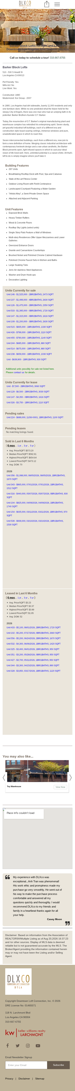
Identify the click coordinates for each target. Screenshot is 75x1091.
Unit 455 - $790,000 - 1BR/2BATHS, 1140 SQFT (29, 338)
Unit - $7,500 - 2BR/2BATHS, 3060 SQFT (26, 386)
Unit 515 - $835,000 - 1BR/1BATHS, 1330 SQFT (29, 327)
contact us (19, 372)
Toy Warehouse (14, 786)
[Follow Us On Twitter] (17, 1045)
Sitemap (39, 1078)
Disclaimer (24, 1078)
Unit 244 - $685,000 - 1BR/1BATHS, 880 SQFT (29, 343)
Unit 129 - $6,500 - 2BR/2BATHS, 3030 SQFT (28, 391)
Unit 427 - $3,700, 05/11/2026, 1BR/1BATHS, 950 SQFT (33, 660)
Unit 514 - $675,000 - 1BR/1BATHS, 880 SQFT (29, 348)
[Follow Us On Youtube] (38, 1045)
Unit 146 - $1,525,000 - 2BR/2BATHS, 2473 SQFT (30, 294)
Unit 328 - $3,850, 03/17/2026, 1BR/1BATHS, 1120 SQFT (34, 671)
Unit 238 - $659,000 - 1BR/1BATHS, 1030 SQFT (29, 354)
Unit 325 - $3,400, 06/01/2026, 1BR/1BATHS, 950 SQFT (33, 649)
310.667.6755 (57, 57)
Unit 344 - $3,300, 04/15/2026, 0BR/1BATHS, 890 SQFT (33, 665)
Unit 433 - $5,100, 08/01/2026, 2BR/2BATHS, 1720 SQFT (34, 627)
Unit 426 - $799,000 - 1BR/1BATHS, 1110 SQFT (29, 332)
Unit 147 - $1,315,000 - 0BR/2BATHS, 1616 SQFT (30, 316)
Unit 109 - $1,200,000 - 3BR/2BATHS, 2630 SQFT (30, 321)
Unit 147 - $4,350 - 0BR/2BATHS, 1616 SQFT (28, 397)
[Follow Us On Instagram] (28, 1045)
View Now (60, 787)
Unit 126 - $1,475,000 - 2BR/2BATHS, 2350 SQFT (30, 305)
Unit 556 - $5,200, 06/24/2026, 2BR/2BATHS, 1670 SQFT (34, 638)
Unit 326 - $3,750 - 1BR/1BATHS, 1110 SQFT (28, 402)
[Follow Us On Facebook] (7, 1045)
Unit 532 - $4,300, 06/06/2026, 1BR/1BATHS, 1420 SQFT (34, 644)
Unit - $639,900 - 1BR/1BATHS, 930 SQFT (27, 359)
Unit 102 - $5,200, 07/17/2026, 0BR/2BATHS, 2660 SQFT (34, 633)
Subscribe (58, 1065)
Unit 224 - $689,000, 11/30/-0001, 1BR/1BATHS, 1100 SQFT (35, 417)
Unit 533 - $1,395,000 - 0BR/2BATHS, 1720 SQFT (30, 310)
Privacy (9, 1078)
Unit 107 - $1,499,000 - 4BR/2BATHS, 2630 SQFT (30, 300)
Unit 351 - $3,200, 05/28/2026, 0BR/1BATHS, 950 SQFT (33, 654)
